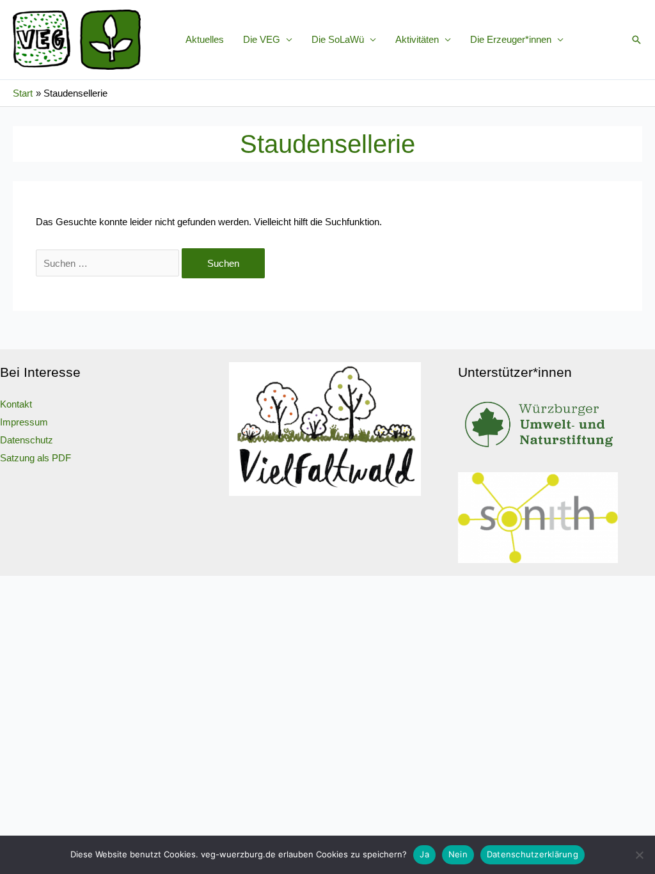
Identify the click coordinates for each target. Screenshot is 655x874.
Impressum (24, 422)
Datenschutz (26, 439)
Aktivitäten (417, 39)
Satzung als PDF (35, 457)
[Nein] (639, 854)
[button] (636, 39)
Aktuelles (204, 39)
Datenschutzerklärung (532, 854)
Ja (424, 854)
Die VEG (261, 39)
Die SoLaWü (338, 39)
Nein (458, 854)
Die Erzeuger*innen (510, 39)
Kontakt (16, 404)
